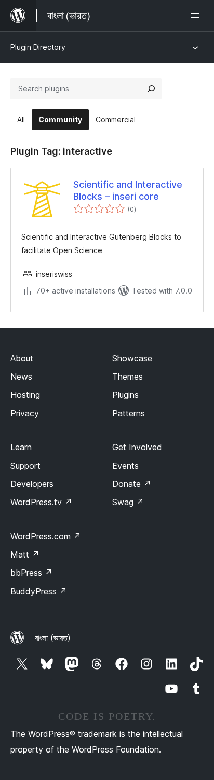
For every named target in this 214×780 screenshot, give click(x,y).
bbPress (31, 572)
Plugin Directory (37, 47)
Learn (21, 447)
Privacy (24, 413)
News (21, 376)
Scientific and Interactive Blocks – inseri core (127, 190)
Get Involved (137, 447)
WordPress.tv (41, 502)
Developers (32, 484)
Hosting (25, 394)
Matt (24, 554)
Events (125, 466)
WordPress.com (45, 536)
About (21, 358)
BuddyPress (38, 591)
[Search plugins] (151, 88)
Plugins (125, 394)
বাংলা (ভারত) (53, 638)
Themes (127, 376)
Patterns (128, 413)
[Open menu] (197, 15)
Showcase (132, 358)
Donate (131, 484)
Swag (128, 502)
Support (25, 466)
